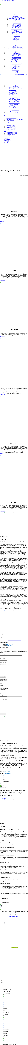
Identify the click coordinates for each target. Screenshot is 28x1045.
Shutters (15, 20)
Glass (16, 40)
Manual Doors (17, 36)
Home (15, 14)
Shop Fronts (15, 16)
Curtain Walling (15, 38)
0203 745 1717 (3, 1)
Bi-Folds (16, 34)
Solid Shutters (16, 21)
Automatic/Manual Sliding (16, 31)
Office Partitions (15, 39)
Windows (15, 37)
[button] (0, 522)
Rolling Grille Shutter (16, 25)
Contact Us (15, 42)
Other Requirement (4, 688)
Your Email (2, 680)
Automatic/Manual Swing (16, 32)
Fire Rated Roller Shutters (16, 29)
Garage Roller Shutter (16, 27)
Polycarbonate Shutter (16, 26)
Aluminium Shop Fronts (17, 17)
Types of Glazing (16, 19)
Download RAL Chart (14, 916)
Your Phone (2, 681)
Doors (15, 30)
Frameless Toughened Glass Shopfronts (16, 18)
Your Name (2, 679)
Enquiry (1, 683)
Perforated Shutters (17, 23)
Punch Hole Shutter (17, 24)
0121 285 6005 (14, 2)
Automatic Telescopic (16, 33)
